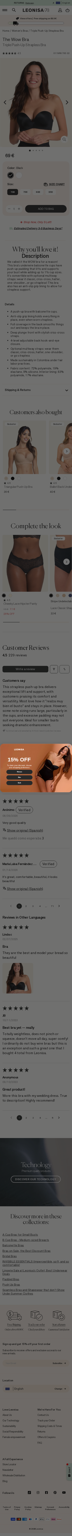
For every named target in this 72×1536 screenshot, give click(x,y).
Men (19, 777)
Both (19, 783)
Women (19, 772)
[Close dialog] (69, 746)
